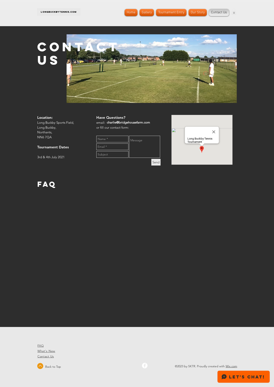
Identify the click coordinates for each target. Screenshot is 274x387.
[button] (234, 12)
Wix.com (231, 366)
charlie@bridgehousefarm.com (128, 122)
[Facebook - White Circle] (144, 365)
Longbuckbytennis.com (58, 12)
